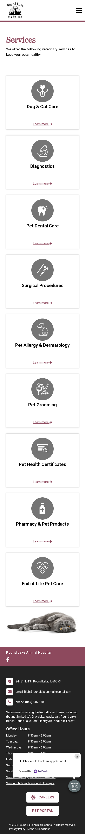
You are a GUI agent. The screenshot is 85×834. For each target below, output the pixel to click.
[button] (74, 786)
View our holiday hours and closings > (30, 783)
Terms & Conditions (38, 829)
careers (46, 797)
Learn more (41, 124)
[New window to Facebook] (8, 660)
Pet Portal (42, 811)
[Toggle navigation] (79, 10)
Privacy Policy (17, 829)
